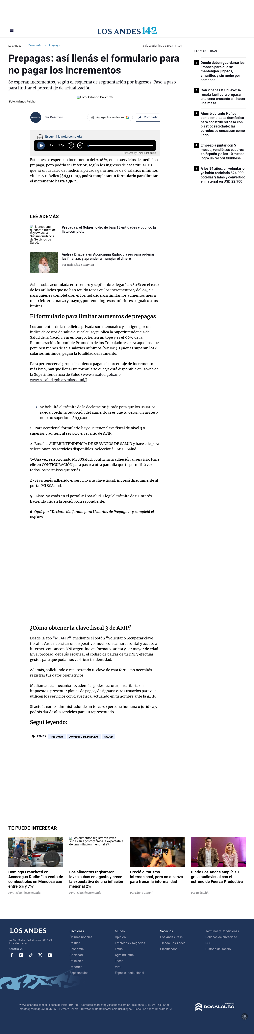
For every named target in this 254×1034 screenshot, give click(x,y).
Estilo (119, 949)
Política (75, 943)
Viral (118, 967)
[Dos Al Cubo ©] (215, 1010)
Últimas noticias (81, 937)
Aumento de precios (84, 736)
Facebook (11, 955)
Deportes (76, 967)
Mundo (120, 931)
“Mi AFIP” (62, 638)
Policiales (76, 961)
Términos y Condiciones (222, 931)
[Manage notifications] (244, 1016)
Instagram (21, 955)
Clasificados (168, 949)
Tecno (119, 961)
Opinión (120, 937)
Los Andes (14, 45)
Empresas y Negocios (130, 943)
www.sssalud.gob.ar (100, 374)
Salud (108, 736)
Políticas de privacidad (221, 937)
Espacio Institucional (129, 973)
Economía (34, 45)
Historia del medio (218, 949)
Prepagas (57, 736)
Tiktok (30, 955)
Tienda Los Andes (172, 943)
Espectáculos (79, 973)
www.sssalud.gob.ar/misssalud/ (58, 380)
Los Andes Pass (171, 937)
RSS (208, 943)
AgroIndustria (124, 955)
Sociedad (76, 955)
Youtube (49, 955)
